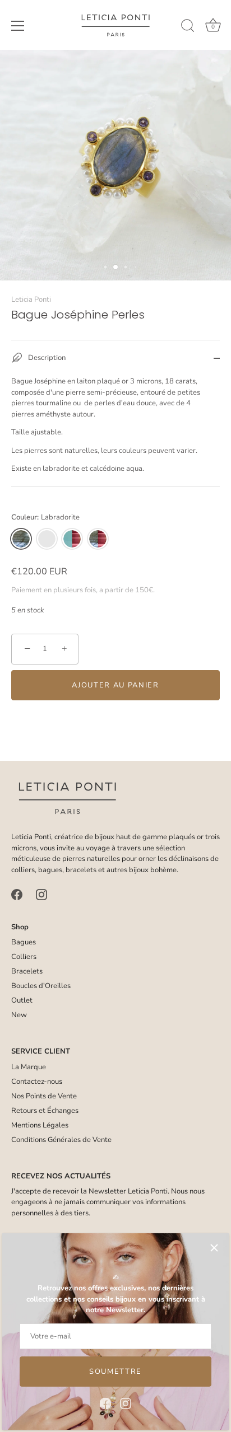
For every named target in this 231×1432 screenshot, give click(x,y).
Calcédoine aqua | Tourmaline (72, 539)
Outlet (22, 1000)
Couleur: (45, 517)
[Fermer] (214, 1248)
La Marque (28, 1067)
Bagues (23, 942)
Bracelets (27, 971)
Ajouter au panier (115, 685)
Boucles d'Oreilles (41, 986)
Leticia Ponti (31, 299)
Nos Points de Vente (44, 1096)
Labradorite (21, 539)
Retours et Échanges (44, 1111)
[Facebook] (105, 1403)
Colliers (23, 957)
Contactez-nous (36, 1082)
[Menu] (18, 25)
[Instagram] (125, 1403)
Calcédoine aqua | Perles (47, 539)
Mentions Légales (39, 1125)
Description (46, 358)
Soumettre (115, 1372)
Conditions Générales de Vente (61, 1140)
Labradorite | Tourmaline (98, 539)
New (19, 1015)
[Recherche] (187, 27)
